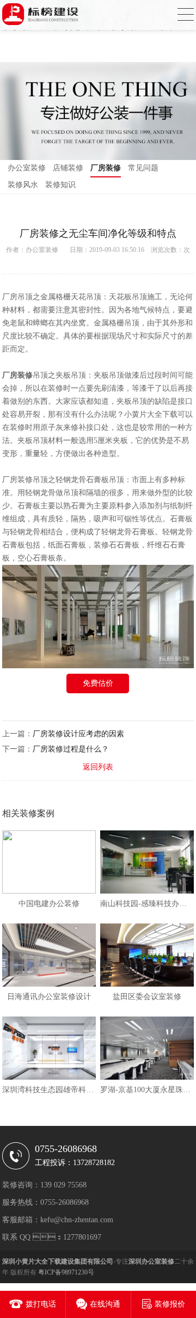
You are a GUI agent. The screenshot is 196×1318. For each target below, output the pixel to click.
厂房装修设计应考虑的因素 (78, 734)
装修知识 (60, 185)
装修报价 (170, 1304)
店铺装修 (68, 168)
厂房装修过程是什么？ (71, 749)
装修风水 (23, 185)
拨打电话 (41, 1304)
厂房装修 (105, 168)
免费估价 (98, 683)
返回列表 (98, 767)
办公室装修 (27, 168)
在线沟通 (105, 1304)
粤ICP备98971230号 (66, 1272)
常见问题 (143, 168)
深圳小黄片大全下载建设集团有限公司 (57, 1261)
